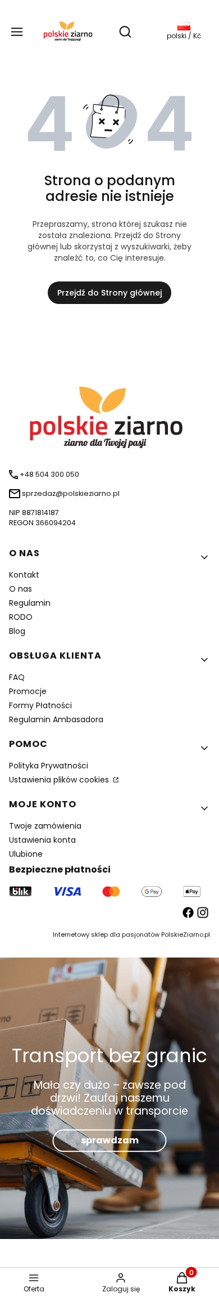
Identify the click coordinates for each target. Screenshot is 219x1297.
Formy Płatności (40, 705)
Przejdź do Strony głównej (109, 292)
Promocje (28, 691)
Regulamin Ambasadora (56, 719)
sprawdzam (110, 1140)
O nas (20, 588)
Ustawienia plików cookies (60, 779)
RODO (21, 617)
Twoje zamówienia (45, 825)
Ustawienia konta (42, 840)
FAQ (17, 677)
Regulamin (30, 603)
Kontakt (24, 574)
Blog (17, 631)
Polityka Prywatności (48, 765)
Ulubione (26, 854)
